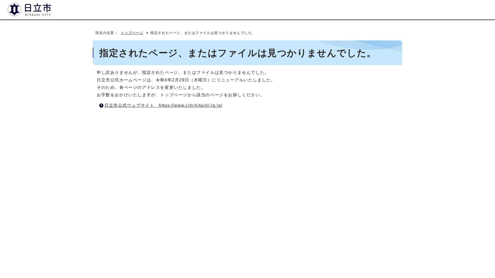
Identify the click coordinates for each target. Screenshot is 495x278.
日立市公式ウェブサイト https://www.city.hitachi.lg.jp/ (163, 105)
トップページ (132, 33)
